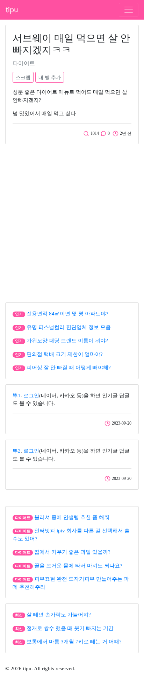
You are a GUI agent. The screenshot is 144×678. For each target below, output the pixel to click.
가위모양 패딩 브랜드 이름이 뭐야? (67, 340)
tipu (12, 10)
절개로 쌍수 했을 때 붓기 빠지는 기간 (70, 628)
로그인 (31, 395)
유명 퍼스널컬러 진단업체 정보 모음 (69, 327)
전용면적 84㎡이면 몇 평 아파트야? (67, 313)
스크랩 (23, 77)
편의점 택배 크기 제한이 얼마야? (65, 354)
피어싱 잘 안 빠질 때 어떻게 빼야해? (69, 367)
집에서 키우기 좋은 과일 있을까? (72, 552)
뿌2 (17, 451)
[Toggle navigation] (128, 10)
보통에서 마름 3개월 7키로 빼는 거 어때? (74, 641)
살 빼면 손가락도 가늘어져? (59, 614)
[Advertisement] (72, 221)
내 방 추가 (49, 77)
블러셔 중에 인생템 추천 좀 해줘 (71, 517)
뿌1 (17, 395)
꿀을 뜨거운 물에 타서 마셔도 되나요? (78, 565)
